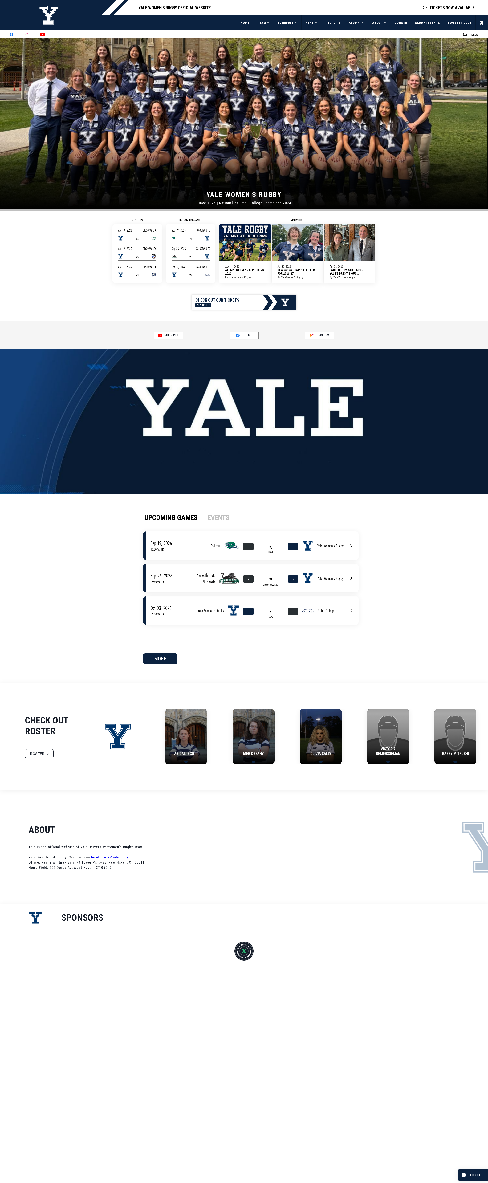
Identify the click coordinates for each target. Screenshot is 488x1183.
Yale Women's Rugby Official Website (175, 7)
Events (219, 518)
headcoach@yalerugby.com (114, 857)
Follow (324, 335)
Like (249, 335)
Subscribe (172, 335)
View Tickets (203, 305)
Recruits (333, 23)
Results (137, 220)
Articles (296, 220)
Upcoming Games (190, 220)
